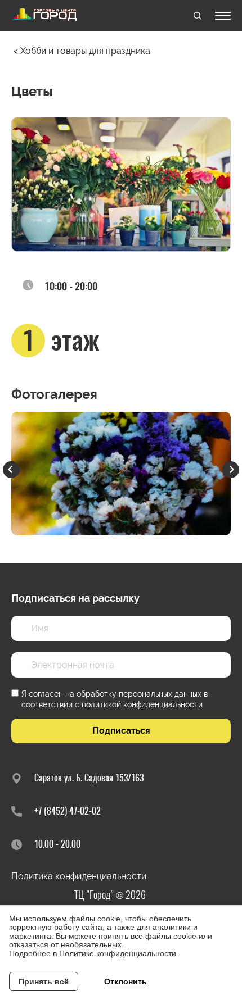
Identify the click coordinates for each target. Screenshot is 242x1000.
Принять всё (44, 981)
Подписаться (121, 730)
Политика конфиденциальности (78, 876)
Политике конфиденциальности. (118, 953)
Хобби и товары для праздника (85, 51)
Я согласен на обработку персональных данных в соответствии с (114, 698)
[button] (11, 469)
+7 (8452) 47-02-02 (67, 811)
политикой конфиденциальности (142, 704)
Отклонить (125, 981)
